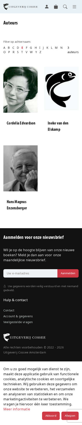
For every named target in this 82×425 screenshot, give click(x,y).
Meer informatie (16, 409)
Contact (8, 310)
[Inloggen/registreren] (46, 6)
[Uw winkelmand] (56, 6)
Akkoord (50, 415)
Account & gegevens (18, 316)
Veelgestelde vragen (18, 322)
